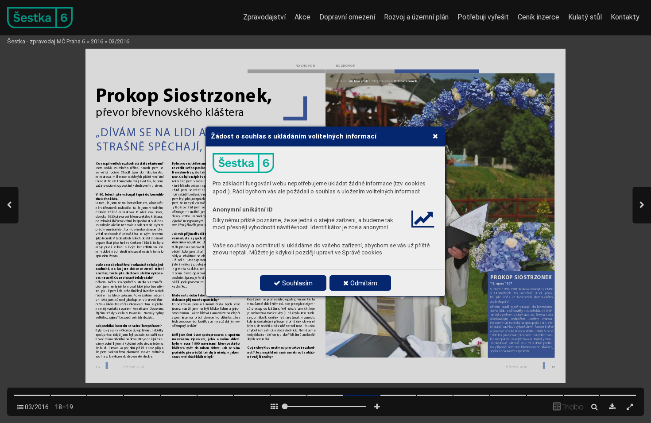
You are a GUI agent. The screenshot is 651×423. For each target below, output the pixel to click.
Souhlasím (296, 283)
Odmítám (363, 283)
